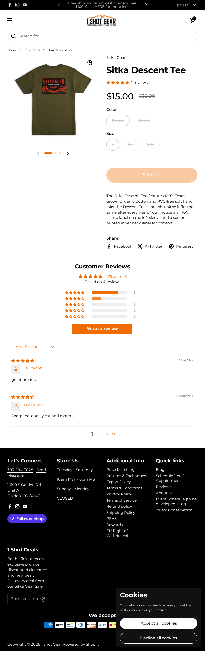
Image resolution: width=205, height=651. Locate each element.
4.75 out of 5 (115, 276)
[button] (193, 20)
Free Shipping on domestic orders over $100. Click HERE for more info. (102, 4)
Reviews (163, 486)
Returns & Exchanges (126, 475)
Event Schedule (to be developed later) (176, 501)
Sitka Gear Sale (29, 586)
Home (12, 50)
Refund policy (119, 506)
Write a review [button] (102, 328)
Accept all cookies (159, 623)
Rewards (114, 524)
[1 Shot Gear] (101, 20)
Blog (160, 469)
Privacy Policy (119, 494)
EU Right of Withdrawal (117, 533)
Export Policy (118, 481)
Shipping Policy (120, 512)
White (144, 120)
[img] (23, 360)
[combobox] (102, 36)
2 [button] (100, 434)
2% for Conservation (174, 510)
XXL (150, 144)
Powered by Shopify (81, 644)
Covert (118, 120)
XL (130, 144)
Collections (32, 50)
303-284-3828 (21, 469)
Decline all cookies (158, 638)
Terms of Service (121, 500)
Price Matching (120, 469)
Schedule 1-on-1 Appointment (170, 478)
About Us (164, 492)
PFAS (111, 518)
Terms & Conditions (124, 488)
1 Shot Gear (51, 644)
